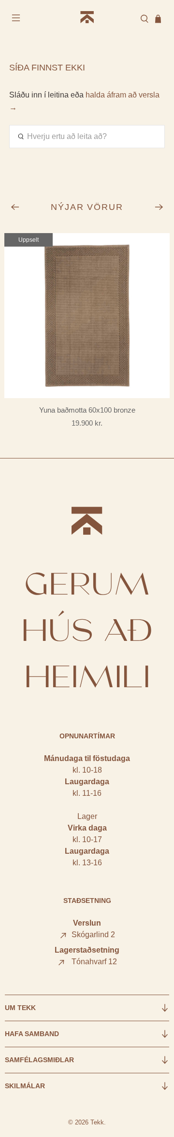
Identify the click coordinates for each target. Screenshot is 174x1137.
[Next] (159, 207)
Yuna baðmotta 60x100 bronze (87, 410)
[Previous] (15, 207)
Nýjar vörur (87, 207)
